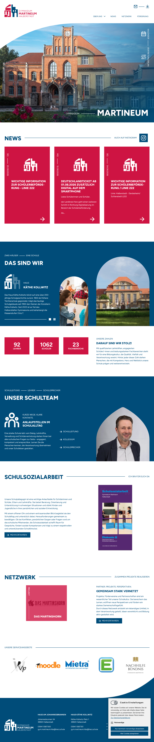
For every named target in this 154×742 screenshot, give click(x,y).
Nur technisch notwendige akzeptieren (129, 729)
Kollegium (69, 439)
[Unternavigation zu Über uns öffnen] (104, 16)
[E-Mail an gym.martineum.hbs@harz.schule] (136, 8)
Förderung (142, 16)
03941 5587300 (44, 727)
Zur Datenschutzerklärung (120, 718)
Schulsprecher (71, 447)
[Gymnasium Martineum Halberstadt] (21, 11)
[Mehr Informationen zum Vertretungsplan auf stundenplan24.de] (19, 664)
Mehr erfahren (18, 535)
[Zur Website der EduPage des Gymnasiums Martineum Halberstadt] (106, 665)
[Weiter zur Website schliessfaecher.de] (77, 665)
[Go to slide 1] (50, 319)
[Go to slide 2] (54, 319)
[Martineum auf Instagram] (144, 138)
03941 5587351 (77, 727)
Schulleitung (70, 431)
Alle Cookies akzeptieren (129, 734)
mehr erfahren (110, 620)
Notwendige (119, 722)
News (113, 16)
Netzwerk (127, 16)
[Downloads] (147, 8)
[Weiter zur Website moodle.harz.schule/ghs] (48, 665)
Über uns (97, 16)
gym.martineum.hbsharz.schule (51, 729)
